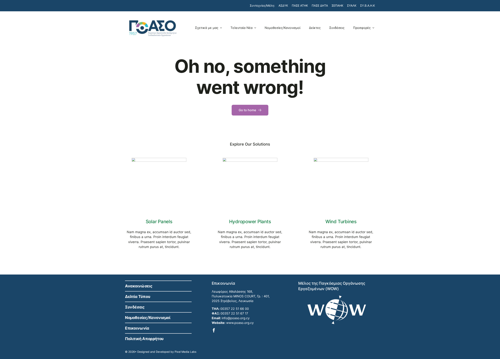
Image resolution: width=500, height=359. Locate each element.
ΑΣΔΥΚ (283, 5)
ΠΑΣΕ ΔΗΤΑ (320, 5)
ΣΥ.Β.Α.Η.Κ (367, 5)
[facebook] (214, 330)
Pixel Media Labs (185, 351)
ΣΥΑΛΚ (351, 5)
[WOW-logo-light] (336, 297)
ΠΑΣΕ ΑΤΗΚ (300, 5)
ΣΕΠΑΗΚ (337, 5)
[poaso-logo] (152, 18)
